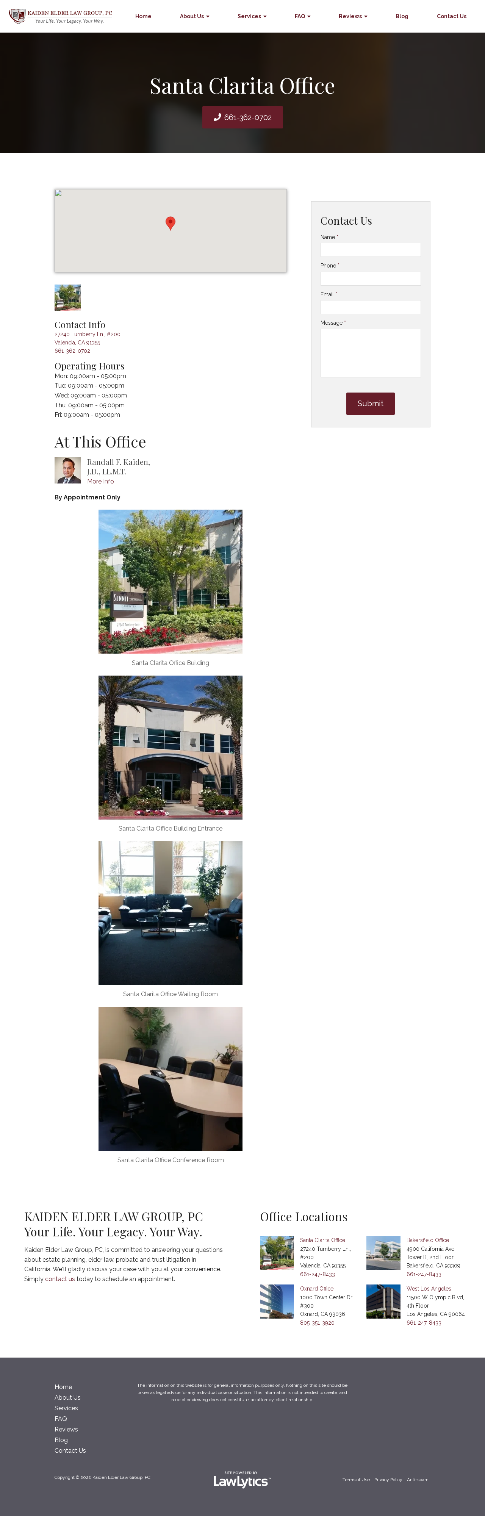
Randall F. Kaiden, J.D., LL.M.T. (118, 466)
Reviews (350, 16)
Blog (402, 16)
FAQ (300, 16)
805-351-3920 (317, 1323)
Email (329, 294)
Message (333, 323)
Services (249, 16)
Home (143, 16)
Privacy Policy (388, 1479)
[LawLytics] (242, 1480)
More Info (100, 481)
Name (329, 237)
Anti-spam (418, 1479)
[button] (170, 223)
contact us (60, 1279)
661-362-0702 (248, 117)
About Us (192, 16)
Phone (330, 266)
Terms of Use (356, 1479)
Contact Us (451, 16)
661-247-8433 (317, 1274)
